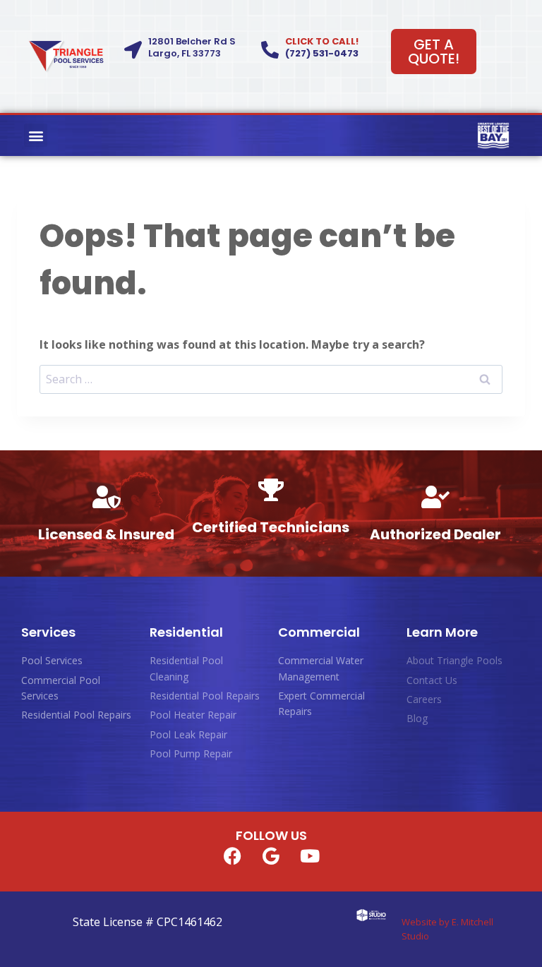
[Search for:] (271, 379)
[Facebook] (232, 856)
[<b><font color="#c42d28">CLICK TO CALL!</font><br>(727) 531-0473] (270, 50)
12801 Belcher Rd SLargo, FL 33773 (192, 47)
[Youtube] (309, 856)
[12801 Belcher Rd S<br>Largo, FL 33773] (133, 50)
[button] (35, 135)
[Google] (271, 856)
